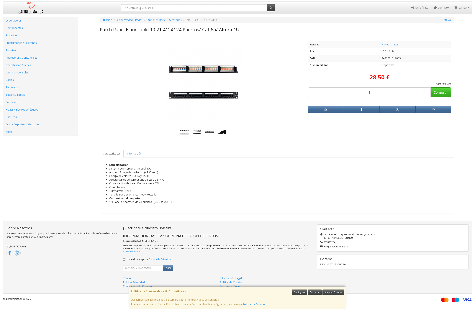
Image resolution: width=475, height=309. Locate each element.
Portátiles (11, 35)
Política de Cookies (254, 304)
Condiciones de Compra (137, 286)
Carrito (462, 7)
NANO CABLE (389, 44)
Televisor (11, 50)
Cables (10, 80)
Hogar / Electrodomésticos (22, 109)
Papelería (11, 117)
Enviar (168, 267)
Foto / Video (13, 102)
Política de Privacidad (132, 251)
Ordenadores (14, 20)
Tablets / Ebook (15, 94)
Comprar (441, 92)
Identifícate (421, 7)
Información (134, 153)
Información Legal (231, 278)
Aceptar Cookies (333, 292)
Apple (9, 132)
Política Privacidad (134, 282)
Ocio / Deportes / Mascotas (22, 124)
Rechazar (315, 292)
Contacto (443, 7)
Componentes (14, 28)
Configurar (299, 292)
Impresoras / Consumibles (21, 57)
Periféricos (12, 87)
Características (112, 153)
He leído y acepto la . (150, 259)
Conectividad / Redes (18, 65)
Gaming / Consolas (17, 72)
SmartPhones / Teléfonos (21, 43)
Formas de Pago (230, 286)
